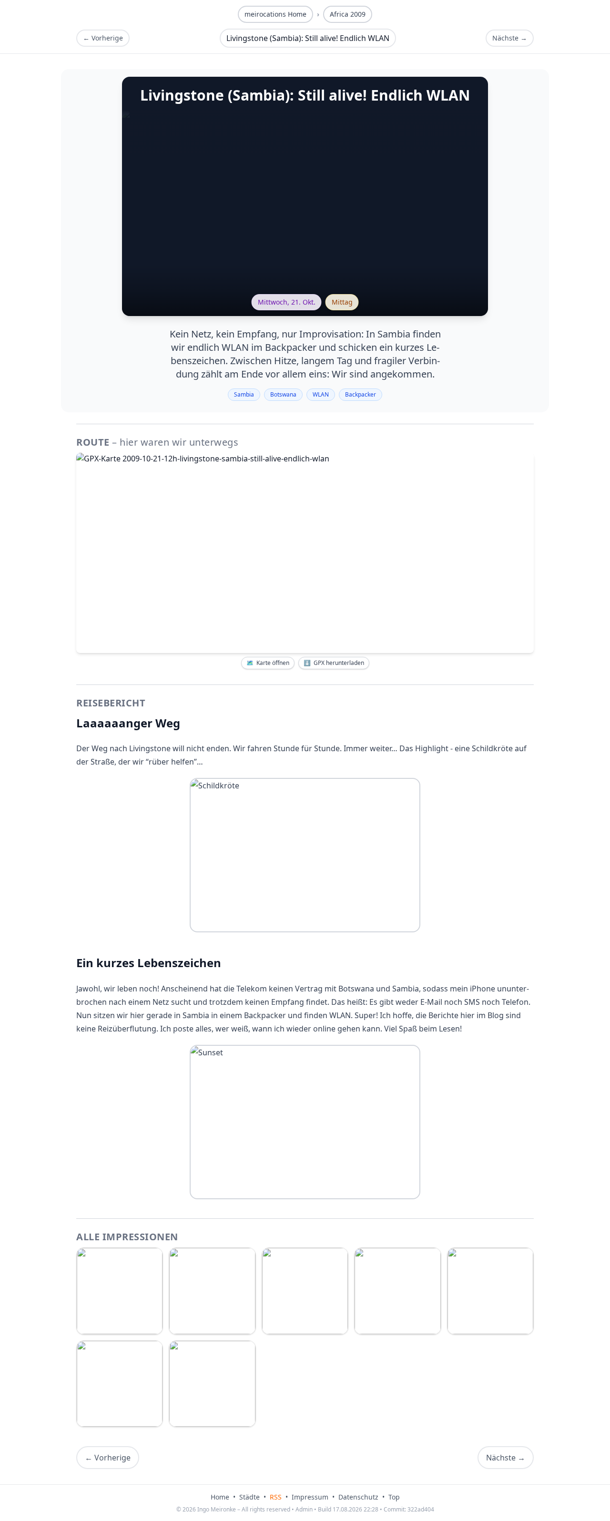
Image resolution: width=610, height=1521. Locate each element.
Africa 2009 (348, 14)
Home (220, 1496)
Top (394, 1496)
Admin (304, 1509)
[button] (305, 553)
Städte (249, 1496)
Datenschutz (358, 1496)
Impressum (310, 1496)
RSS (276, 1496)
